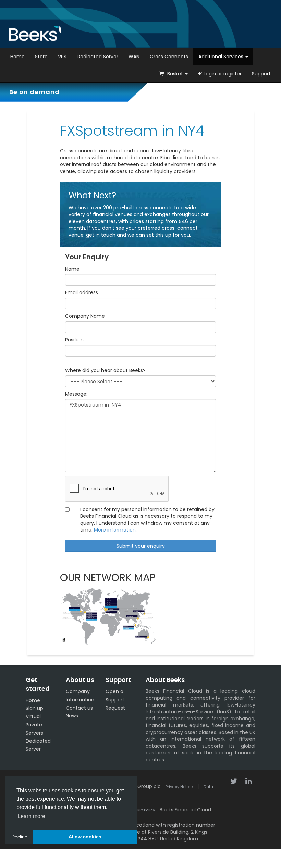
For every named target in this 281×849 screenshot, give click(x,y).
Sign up (34, 708)
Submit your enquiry (141, 545)
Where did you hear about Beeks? (105, 370)
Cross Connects (169, 56)
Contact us (79, 707)
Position (74, 339)
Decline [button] (19, 836)
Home (17, 56)
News (72, 715)
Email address (81, 292)
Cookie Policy (142, 810)
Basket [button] (175, 73)
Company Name (85, 316)
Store (41, 56)
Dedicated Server (97, 56)
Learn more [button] (31, 816)
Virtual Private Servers (34, 724)
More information (115, 529)
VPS (62, 56)
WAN (134, 56)
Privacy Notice (179, 786)
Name (72, 268)
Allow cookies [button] (85, 836)
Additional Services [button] (221, 56)
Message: (76, 393)
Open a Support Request (115, 699)
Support (261, 73)
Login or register (222, 73)
